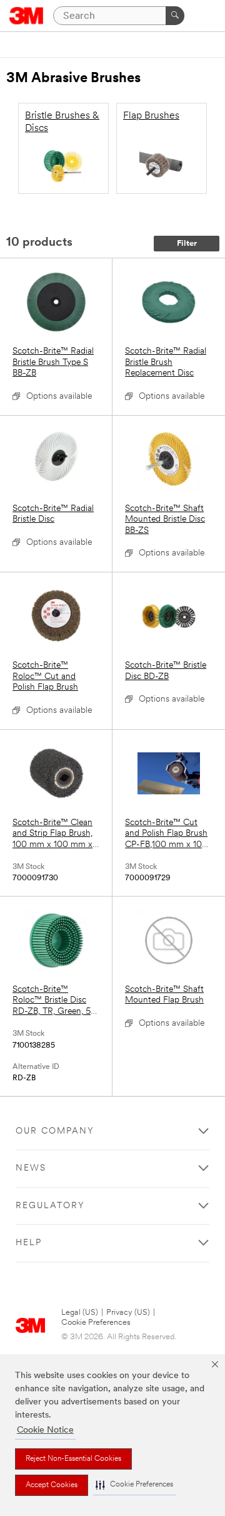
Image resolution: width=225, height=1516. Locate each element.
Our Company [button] (55, 1131)
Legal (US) (79, 1312)
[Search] (175, 15)
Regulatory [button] (50, 1206)
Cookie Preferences (96, 1323)
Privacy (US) (128, 1312)
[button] (134, 1485)
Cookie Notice (45, 1430)
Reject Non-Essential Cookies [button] (73, 1459)
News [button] (31, 1168)
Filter (187, 244)
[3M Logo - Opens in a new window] (26, 15)
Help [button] (29, 1243)
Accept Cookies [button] (52, 1485)
